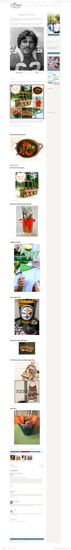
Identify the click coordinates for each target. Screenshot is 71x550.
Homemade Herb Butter (13, 466)
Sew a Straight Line (13, 404)
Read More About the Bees (53, 34)
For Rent (11, 293)
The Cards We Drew (13, 238)
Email (23, 535)
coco (15, 510)
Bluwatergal (16, 501)
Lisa (14, 491)
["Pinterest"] (6, 1)
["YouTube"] (7, 1)
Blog (32, 5)
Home (29, 5)
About (59, 5)
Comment (12, 523)
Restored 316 (68, 548)
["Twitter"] (3, 1)
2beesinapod (14, 165)
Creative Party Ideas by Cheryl (14, 446)
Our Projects (27, 12)
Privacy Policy (4, 548)
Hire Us (9, 548)
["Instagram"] (4, 1)
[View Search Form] (8, 1)
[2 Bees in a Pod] (16, 6)
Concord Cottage (12, 336)
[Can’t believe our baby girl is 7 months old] (56, 65)
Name (11, 535)
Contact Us (14, 548)
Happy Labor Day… (41, 466)
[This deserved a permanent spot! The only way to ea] (56, 59)
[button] (42, 5)
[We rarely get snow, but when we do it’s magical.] (50, 59)
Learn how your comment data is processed (28, 541)
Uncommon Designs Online (14, 200)
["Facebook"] (1, 1)
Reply (42, 473)
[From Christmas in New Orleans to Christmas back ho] (50, 65)
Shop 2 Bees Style (53, 5)
